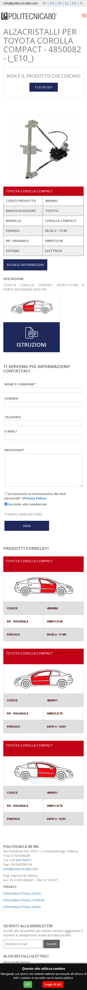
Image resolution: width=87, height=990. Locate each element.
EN (52, 3)
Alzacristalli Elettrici (17, 962)
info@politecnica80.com (20, 3)
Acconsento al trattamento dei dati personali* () (35, 496)
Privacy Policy (34, 498)
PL (82, 3)
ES (66, 3)
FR (59, 3)
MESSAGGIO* (14, 450)
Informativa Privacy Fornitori (23, 900)
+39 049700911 (20, 860)
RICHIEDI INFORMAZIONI (25, 265)
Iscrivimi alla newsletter (27, 504)
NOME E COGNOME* (20, 384)
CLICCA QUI (43, 87)
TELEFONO (12, 417)
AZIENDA (11, 398)
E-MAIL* (10, 431)
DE (74, 3)
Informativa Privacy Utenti (22, 907)
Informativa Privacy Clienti (22, 893)
